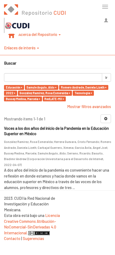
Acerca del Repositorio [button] (38, 34)
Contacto (12, 238)
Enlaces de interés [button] (20, 47)
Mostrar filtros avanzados (89, 106)
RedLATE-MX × (54, 99)
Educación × (14, 87)
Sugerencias (33, 238)
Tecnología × (83, 93)
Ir (106, 77)
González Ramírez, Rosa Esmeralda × (45, 93)
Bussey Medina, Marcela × (23, 99)
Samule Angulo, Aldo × (41, 87)
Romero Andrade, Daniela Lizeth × (83, 87)
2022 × (10, 93)
